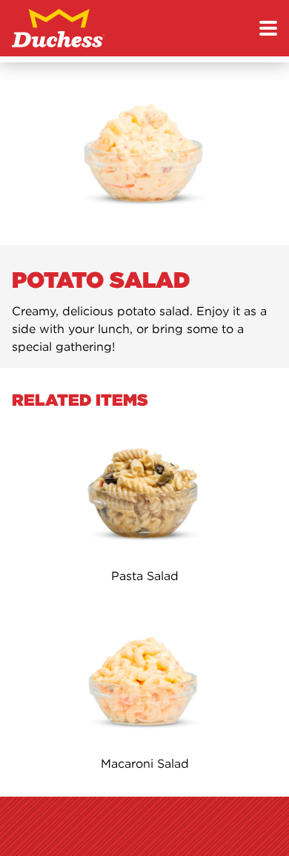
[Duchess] (58, 28)
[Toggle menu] (268, 28)
